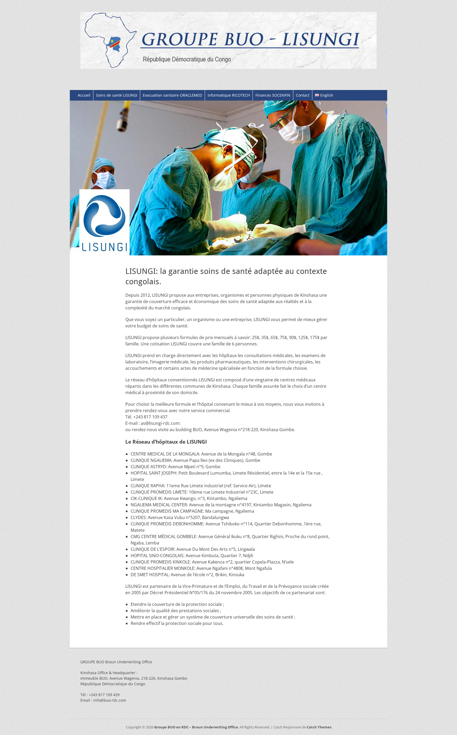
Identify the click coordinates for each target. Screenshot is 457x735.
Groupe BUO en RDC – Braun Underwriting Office (196, 727)
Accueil (84, 95)
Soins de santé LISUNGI (116, 95)
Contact (302, 95)
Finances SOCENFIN (272, 95)
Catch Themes (319, 727)
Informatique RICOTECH (229, 95)
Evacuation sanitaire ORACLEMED (172, 95)
